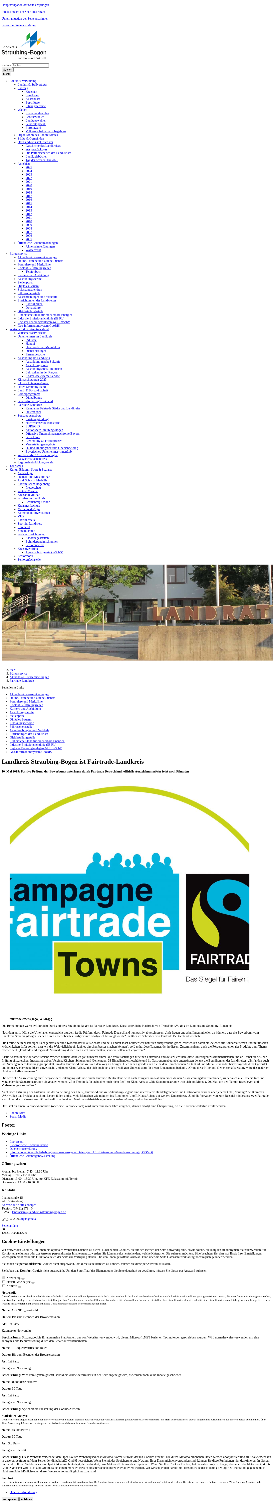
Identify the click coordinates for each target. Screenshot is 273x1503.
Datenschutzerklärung (23, 1148)
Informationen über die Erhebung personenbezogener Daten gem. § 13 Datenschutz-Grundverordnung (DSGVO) (81, 1152)
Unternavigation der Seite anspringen (25, 18)
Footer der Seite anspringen (19, 25)
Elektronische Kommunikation (29, 1145)
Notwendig (13, 1277)
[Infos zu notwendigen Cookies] (23, 1278)
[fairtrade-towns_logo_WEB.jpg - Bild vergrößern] (129, 1015)
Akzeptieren (10, 1499)
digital (28, 1219)
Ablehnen (26, 1499)
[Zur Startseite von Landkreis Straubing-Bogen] (29, 58)
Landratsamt (17, 1113)
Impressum (16, 1141)
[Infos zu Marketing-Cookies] (33, 1282)
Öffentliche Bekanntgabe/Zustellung (32, 1156)
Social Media (18, 1116)
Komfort (11, 1285)
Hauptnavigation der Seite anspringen (25, 5)
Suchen (6, 65)
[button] (23, 81)
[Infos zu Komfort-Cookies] (19, 1286)
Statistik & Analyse (18, 1281)
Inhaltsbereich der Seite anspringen (24, 11)
